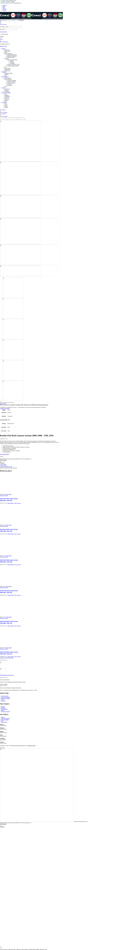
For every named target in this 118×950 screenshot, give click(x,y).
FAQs (2, 720)
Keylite (6, 104)
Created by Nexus (31, 745)
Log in (2, 36)
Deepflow (12, 62)
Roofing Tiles (7, 51)
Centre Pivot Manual (11, 80)
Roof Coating (7, 68)
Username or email (4, 26)
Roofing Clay (7, 70)
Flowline (12, 60)
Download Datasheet (4, 454)
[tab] (29, 403)
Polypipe (6, 107)
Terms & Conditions (5, 718)
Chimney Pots (7, 69)
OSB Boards (7, 89)
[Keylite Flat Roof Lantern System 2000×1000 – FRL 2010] (37, 821)
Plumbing (4, 71)
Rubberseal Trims (11, 57)
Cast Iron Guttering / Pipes (13, 65)
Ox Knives (7, 97)
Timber (3, 87)
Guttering (7, 58)
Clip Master (12, 63)
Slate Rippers (7, 96)
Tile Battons (7, 91)
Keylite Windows (8, 79)
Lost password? (3, 31)
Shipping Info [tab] (3, 403)
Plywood (6, 90)
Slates (6, 52)
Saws (6, 93)
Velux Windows (8, 78)
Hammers (7, 95)
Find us (2, 699)
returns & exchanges (5, 697)
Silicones (6, 100)
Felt (5, 67)
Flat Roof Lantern (11, 82)
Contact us (3, 700)
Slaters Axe (7, 98)
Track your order (4, 696)
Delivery (3, 717)
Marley (6, 106)
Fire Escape (9, 85)
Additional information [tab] (5, 408)
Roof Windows (5, 76)
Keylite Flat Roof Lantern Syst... (7, 657)
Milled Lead (7, 49)
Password (2, 29)
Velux (6, 103)
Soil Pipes (7, 74)
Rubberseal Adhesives (12, 56)
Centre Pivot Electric (11, 81)
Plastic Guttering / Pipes (12, 59)
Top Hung (9, 84)
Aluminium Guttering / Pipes (13, 64)
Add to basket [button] (8, 494)
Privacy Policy (4, 722)
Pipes (6, 75)
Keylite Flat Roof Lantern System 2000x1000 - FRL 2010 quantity (14, 458)
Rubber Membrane (8, 53)
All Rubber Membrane (12, 54)
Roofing (3, 48)
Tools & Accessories (6, 92)
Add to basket (3, 460)
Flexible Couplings (9, 73)
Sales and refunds (5, 719)
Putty (6, 101)
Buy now (2, 462)
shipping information (5, 698)
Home (1, 117)
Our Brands (4, 102)
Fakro (6, 86)
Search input (2, 20)
